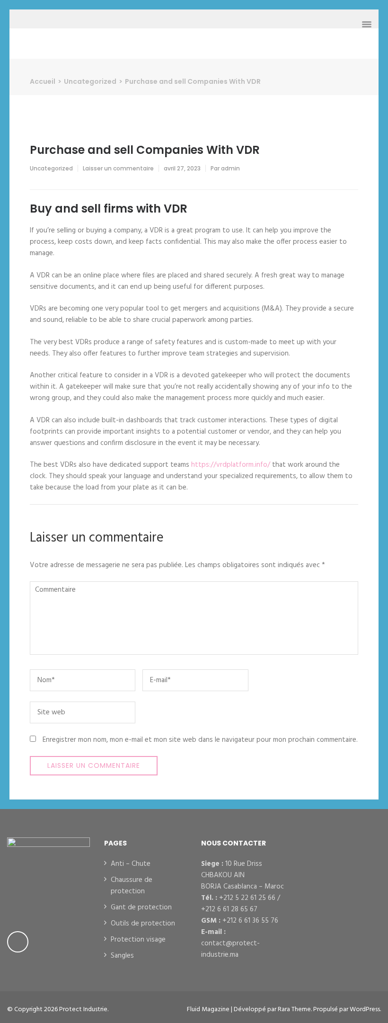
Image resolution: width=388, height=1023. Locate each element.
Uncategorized (51, 168)
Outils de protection (143, 923)
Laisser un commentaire (118, 168)
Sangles (122, 955)
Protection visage (138, 939)
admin (230, 168)
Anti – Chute (130, 864)
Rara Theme (294, 1009)
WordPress (365, 1009)
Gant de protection (141, 907)
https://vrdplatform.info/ (230, 465)
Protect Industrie (83, 1009)
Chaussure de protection (131, 885)
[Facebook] (17, 941)
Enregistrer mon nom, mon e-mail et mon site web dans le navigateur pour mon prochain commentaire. (200, 740)
